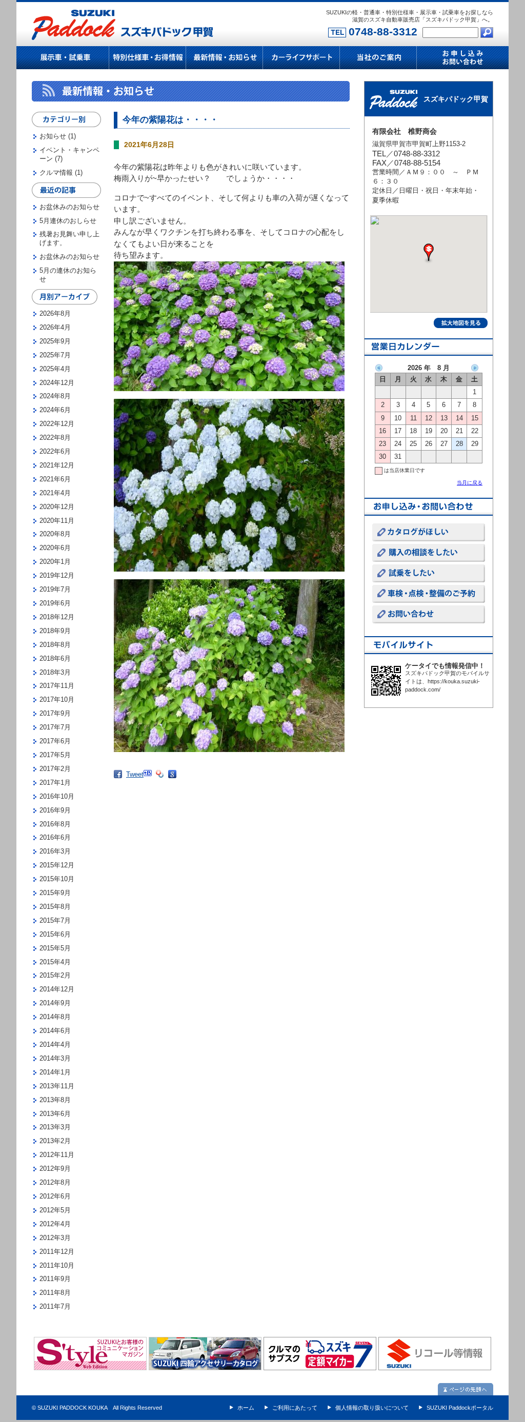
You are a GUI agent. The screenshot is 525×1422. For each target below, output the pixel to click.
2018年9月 (55, 631)
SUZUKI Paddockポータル (460, 1408)
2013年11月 (56, 1086)
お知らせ (52, 136)
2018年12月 (56, 617)
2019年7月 (55, 589)
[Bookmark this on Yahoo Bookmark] (162, 782)
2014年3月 (55, 1058)
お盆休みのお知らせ (69, 207)
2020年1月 (55, 561)
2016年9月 (55, 810)
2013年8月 (55, 1100)
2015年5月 (55, 948)
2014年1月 (55, 1072)
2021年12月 (56, 465)
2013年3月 (55, 1127)
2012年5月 (55, 1210)
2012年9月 (55, 1168)
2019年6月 (55, 603)
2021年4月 (55, 493)
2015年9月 (55, 893)
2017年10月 (56, 699)
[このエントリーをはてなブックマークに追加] (150, 780)
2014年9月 (55, 1003)
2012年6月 (55, 1196)
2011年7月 (55, 1306)
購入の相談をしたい (428, 553)
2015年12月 (56, 865)
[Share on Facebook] (120, 782)
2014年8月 (55, 1017)
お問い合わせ (428, 614)
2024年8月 (55, 396)
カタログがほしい (428, 532)
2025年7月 (55, 355)
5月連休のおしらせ (67, 221)
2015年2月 (55, 975)
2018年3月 (55, 672)
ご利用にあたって (294, 1408)
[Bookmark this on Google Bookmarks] (174, 782)
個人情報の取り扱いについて (372, 1408)
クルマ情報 (56, 172)
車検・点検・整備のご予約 (428, 594)
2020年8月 (55, 534)
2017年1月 (55, 782)
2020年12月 (56, 507)
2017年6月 (55, 741)
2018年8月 (55, 644)
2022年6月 (55, 451)
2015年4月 (55, 962)
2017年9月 (55, 713)
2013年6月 (55, 1114)
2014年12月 (56, 989)
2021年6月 (55, 479)
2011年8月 (55, 1292)
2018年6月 (55, 658)
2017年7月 (55, 727)
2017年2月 (55, 769)
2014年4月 (55, 1044)
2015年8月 (55, 906)
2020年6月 (55, 548)
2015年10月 (56, 879)
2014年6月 (55, 1030)
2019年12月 (56, 575)
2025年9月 (55, 341)
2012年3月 (55, 1238)
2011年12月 (56, 1251)
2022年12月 (56, 424)
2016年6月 (55, 837)
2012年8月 (55, 1182)
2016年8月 (55, 824)
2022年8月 (55, 437)
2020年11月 (56, 520)
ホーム (245, 1408)
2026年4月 (55, 327)
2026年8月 (55, 313)
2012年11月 (56, 1155)
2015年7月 (55, 920)
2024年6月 (55, 410)
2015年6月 (55, 934)
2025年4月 (55, 369)
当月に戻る (469, 482)
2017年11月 (56, 685)
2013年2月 (55, 1141)
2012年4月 (55, 1224)
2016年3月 (55, 851)
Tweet (135, 774)
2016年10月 (56, 796)
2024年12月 (56, 383)
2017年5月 (55, 755)
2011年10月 (56, 1265)
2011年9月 (55, 1279)
